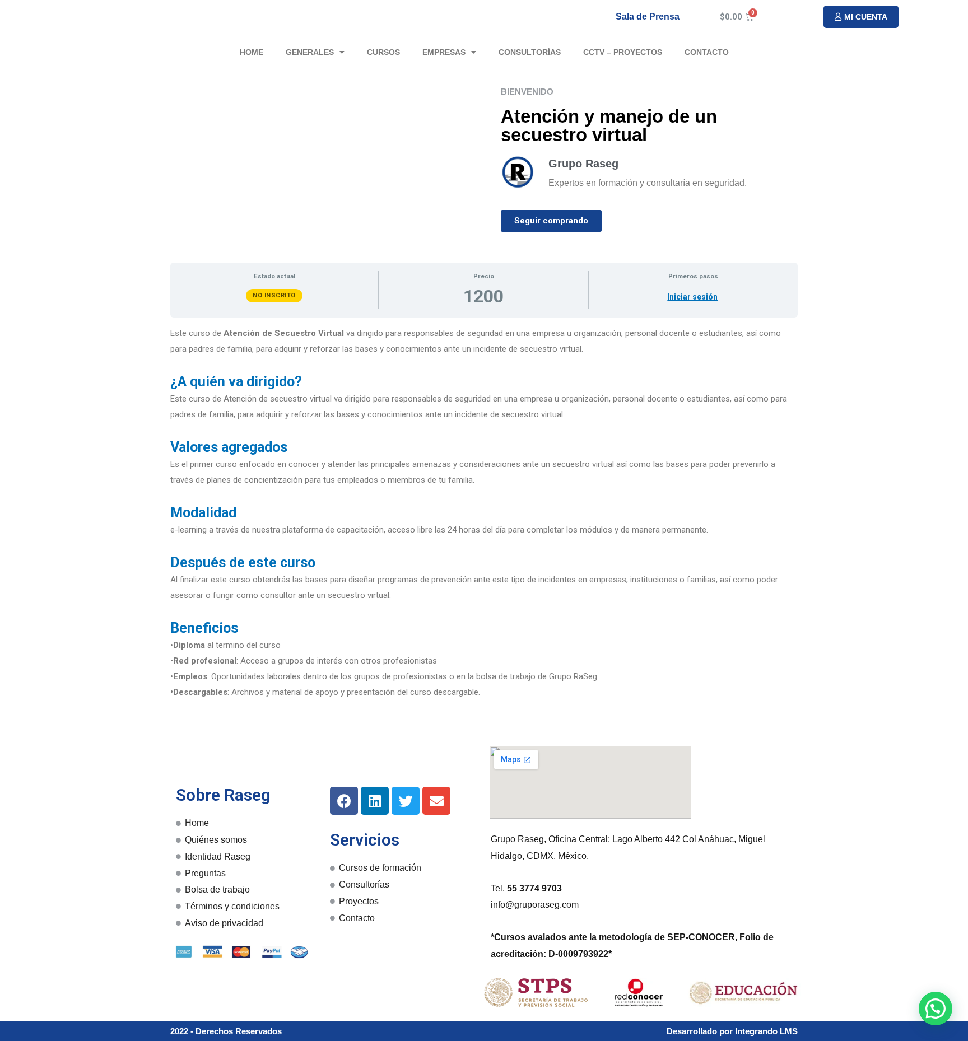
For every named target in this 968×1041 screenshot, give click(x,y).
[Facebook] (344, 801)
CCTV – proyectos (622, 52)
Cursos (383, 52)
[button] (861, 17)
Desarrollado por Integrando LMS (732, 1031)
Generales (310, 52)
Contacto (707, 52)
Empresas (444, 52)
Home (251, 52)
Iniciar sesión (692, 296)
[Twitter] (406, 801)
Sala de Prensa (648, 16)
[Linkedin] (375, 801)
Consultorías (530, 52)
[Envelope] (436, 801)
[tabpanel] (484, 513)
